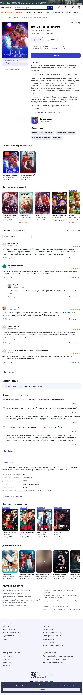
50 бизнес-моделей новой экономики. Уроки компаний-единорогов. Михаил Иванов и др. (21, 601)
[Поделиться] (79, 23)
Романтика (57, 138)
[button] (36, 47)
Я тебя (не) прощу (59, 574)
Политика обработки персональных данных (58, 656)
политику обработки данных (68, 685)
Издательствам (48, 623)
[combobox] (30, 7)
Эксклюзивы (6, 666)
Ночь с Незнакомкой (27, 175)
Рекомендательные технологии (54, 662)
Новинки (28, 12)
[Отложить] (16, 153)
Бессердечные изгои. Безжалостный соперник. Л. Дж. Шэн (61, 602)
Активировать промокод (11, 653)
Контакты (5, 626)
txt (48, 490)
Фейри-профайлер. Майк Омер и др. (14, 605)
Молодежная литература (66, 133)
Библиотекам (48, 629)
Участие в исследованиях (11, 632)
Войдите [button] (7, 386)
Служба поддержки (9, 636)
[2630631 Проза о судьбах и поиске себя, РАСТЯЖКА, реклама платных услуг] (41, 2)
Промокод (18, 12)
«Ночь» (50, 33)
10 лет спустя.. (59, 532)
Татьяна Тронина (25, 217)
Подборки (56, 12)
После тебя (39, 215)
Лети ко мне (23, 215)
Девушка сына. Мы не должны (44, 574)
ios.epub (36, 490)
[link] (38, 243)
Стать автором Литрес (51, 639)
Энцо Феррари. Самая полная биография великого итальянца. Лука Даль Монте (60, 597)
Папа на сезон (7, 574)
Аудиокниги (66, 12)
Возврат (5, 639)
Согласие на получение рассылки (55, 659)
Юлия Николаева (9, 177)
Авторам (46, 626)
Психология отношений (41, 138)
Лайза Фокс (6, 534)
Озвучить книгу (48, 642)
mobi (41, 490)
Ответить (72, 258)
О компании (6, 623)
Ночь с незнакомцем (10, 175)
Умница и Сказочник (26, 574)
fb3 (31, 490)
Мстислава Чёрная (58, 217)
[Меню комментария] (78, 297)
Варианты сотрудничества (52, 632)
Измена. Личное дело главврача (10, 532)
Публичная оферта (50, 653)
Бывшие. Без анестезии (27, 532)
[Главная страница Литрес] (6, 7)
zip (51, 490)
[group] (41, 244)
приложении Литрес (45, 675)
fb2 (28, 490)
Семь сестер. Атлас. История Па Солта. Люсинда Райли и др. (61, 610)
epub (25, 490)
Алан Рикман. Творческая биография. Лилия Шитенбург (58, 591)
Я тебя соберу (42, 532)
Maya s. (56, 534)
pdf (45, 490)
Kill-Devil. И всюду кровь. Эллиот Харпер (16, 590)
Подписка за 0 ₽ (6, 12)
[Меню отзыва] (78, 258)
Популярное (38, 12)
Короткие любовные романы (42, 133)
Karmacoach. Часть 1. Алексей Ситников (56, 606)
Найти (50, 8)
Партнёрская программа (52, 636)
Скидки (47, 12)
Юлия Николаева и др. (44, 576)
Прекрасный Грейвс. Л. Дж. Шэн (13, 593)
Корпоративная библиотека (53, 645)
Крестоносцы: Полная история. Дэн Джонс (16, 597)
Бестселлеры (7, 656)
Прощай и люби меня (10, 215)
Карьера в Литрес (8, 629)
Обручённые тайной (59, 215)
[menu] (17, 236)
